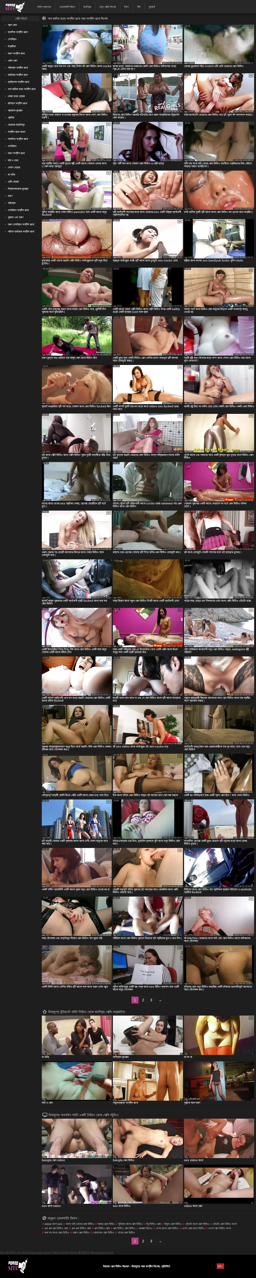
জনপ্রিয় (87, 6)
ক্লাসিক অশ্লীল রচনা (18, 32)
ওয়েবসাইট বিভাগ (67, 6)
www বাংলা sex (53, 1224)
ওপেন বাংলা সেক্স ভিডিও (167, 1228)
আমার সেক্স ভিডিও (106, 1224)
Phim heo (29, 1252)
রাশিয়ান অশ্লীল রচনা (17, 103)
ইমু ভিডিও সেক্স (153, 1224)
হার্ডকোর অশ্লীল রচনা (18, 74)
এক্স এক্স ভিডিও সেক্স (81, 1228)
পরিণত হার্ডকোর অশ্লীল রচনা (21, 231)
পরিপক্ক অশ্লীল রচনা (18, 67)
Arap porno (43, 1252)
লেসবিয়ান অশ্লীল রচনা (18, 210)
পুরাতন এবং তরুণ (15, 217)
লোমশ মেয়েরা (14, 167)
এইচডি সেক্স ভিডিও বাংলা (225, 1224)
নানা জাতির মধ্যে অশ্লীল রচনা (22, 89)
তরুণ (10, 195)
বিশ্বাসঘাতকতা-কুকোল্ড (18, 188)
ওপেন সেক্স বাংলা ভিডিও (193, 1228)
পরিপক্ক (12, 203)
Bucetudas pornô (102, 1252)
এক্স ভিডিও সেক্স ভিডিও (124, 1228)
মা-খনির (11, 174)
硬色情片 (84, 1252)
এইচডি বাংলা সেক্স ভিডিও (197, 1224)
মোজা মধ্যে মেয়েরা (16, 96)
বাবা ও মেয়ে (13, 160)
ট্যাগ (126, 6)
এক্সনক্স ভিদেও (145, 1228)
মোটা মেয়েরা (13, 181)
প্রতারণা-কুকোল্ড (15, 110)
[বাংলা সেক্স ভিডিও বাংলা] (13, 6)
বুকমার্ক (152, 6)
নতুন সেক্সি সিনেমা (107, 6)
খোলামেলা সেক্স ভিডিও (103, 1232)
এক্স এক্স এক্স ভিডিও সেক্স (56, 1228)
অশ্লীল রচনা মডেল (16, 131)
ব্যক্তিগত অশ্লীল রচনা (18, 81)
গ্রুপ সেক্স (12, 24)
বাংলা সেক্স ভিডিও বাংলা (11, 1252)
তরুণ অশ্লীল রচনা (16, 53)
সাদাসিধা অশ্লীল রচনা (18, 138)
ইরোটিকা (12, 46)
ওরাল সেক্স (12, 60)
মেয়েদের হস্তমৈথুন (16, 124)
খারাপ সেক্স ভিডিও (81, 1232)
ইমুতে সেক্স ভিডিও (173, 1224)
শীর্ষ (138, 6)
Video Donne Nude (64, 1252)
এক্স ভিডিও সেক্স (102, 1228)
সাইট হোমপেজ (44, 6)
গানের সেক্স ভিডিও (126, 1232)
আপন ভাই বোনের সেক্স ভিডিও (80, 1224)
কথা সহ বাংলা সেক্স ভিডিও (57, 1232)
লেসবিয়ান (12, 39)
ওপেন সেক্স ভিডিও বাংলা (219, 1228)
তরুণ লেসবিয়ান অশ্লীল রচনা (21, 224)
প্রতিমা (11, 117)
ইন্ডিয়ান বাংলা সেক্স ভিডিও (130, 1224)
